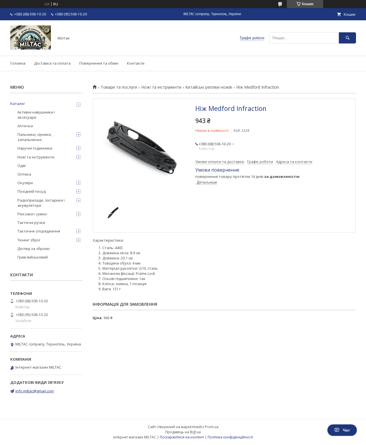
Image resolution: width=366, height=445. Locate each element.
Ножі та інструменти (161, 87)
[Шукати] (347, 37)
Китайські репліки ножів (208, 87)
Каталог (17, 103)
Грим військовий (32, 257)
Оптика (24, 174)
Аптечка (25, 125)
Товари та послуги (119, 87)
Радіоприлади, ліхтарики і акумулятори (41, 203)
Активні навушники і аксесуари (36, 115)
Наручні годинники (34, 148)
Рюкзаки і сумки (32, 213)
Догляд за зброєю (33, 248)
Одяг (21, 165)
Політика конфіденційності (230, 437)
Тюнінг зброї (28, 240)
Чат (346, 430)
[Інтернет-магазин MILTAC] (30, 48)
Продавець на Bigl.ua (183, 432)
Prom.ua (211, 426)
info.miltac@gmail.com (34, 391)
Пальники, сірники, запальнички (34, 137)
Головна (17, 63)
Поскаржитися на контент (182, 437)
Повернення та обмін (98, 63)
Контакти (135, 63)
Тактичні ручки (31, 222)
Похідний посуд (31, 191)
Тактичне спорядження (38, 231)
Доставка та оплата (52, 63)
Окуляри (25, 182)
